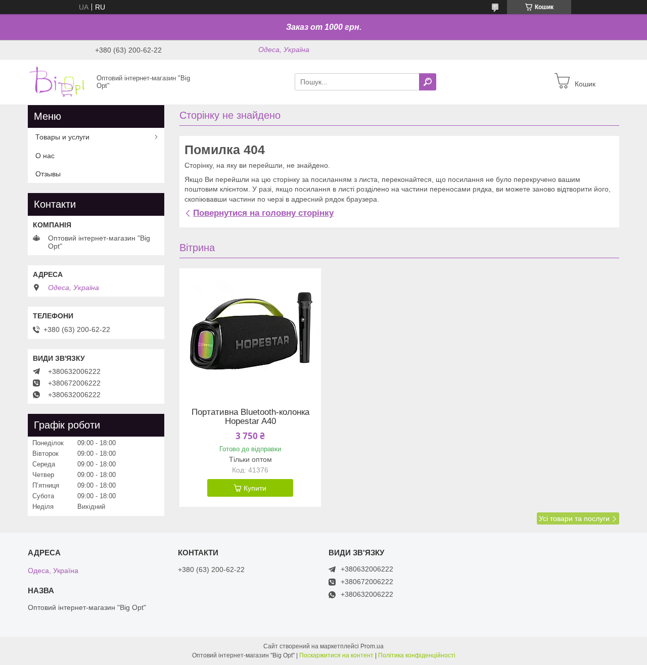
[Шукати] (427, 81)
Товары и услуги (62, 137)
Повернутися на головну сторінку (263, 213)
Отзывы (48, 174)
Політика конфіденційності (416, 655)
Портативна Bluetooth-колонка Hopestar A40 (250, 417)
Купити (255, 488)
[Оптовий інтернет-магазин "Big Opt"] (59, 81)
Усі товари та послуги (574, 518)
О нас (45, 156)
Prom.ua (372, 646)
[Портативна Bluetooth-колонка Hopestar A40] (250, 331)
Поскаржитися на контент (336, 655)
